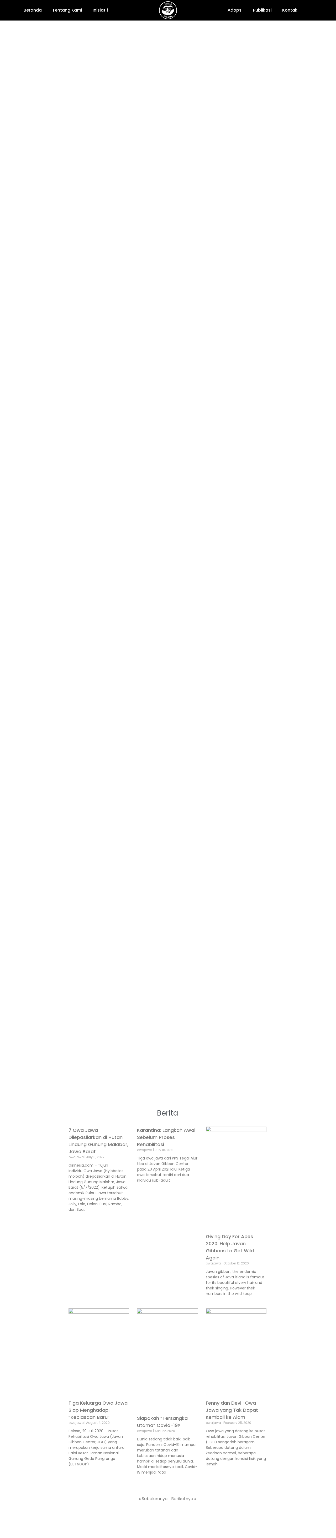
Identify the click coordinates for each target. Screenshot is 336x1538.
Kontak (289, 10)
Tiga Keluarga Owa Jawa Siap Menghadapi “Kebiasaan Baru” (98, 1410)
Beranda (33, 10)
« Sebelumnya (153, 1499)
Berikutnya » (183, 1499)
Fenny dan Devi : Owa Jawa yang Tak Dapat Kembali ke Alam (232, 1410)
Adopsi (235, 10)
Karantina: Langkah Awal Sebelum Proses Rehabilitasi (166, 1137)
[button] (313, 10)
